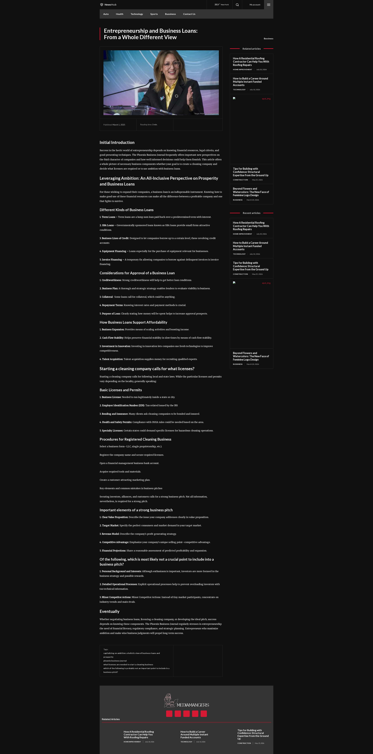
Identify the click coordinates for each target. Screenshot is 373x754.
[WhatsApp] (200, 125)
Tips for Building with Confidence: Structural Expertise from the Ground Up (250, 172)
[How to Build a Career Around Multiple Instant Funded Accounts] (169, 736)
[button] (237, 4)
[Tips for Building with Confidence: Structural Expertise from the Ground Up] (225, 736)
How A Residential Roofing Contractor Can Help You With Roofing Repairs (251, 61)
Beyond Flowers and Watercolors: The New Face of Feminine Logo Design (251, 192)
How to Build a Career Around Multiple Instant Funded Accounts (250, 82)
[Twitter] (187, 125)
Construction (240, 180)
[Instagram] (178, 713)
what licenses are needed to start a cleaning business (128, 664)
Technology (239, 89)
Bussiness (268, 38)
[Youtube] (204, 713)
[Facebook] (180, 125)
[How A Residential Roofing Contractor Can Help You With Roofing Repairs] (112, 736)
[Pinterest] (193, 125)
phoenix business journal (115, 661)
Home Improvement (242, 69)
